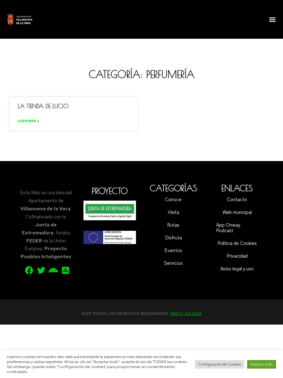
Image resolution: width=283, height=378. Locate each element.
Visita (173, 212)
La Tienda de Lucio (43, 106)
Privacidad (237, 256)
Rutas (173, 225)
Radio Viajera (186, 313)
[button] (272, 19)
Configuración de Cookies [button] (219, 364)
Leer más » (28, 121)
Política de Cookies (237, 243)
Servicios (173, 263)
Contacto (237, 199)
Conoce (173, 199)
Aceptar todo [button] (261, 364)
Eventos (173, 250)
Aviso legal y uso (237, 269)
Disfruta (173, 238)
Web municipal (237, 212)
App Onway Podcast (228, 228)
